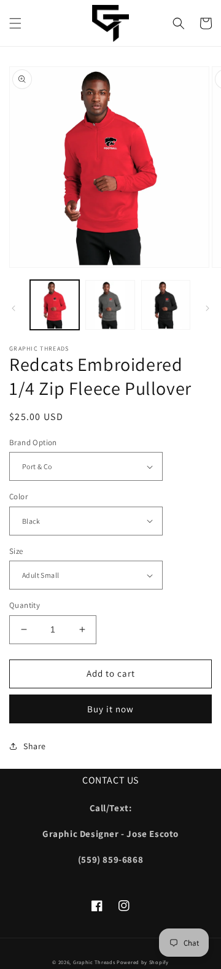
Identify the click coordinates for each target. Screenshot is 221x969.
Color (18, 496)
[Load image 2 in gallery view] (109, 304)
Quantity (24, 605)
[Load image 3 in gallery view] (165, 304)
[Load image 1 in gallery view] (54, 304)
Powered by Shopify (143, 962)
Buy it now (110, 709)
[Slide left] (13, 308)
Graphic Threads (95, 962)
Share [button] (34, 746)
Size (16, 551)
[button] (15, 23)
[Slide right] (207, 308)
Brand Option (33, 442)
